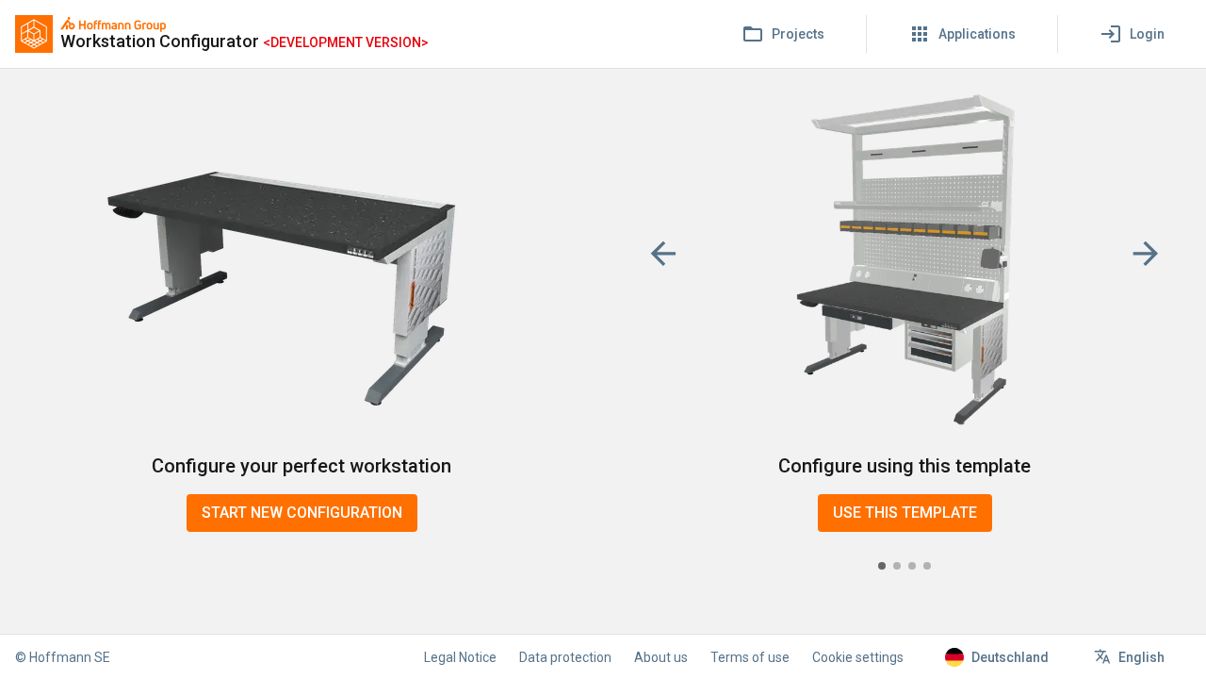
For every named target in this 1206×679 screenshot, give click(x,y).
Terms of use (750, 657)
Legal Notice (460, 657)
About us (661, 657)
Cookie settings (858, 657)
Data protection (565, 657)
